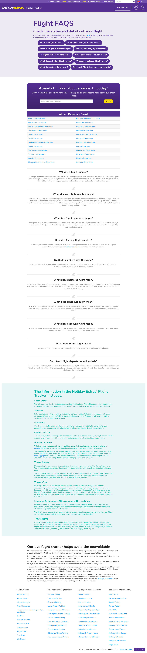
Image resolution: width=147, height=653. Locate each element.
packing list (38, 448)
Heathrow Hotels (85, 598)
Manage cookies (126, 649)
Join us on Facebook (116, 618)
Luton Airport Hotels (86, 606)
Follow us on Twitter (117, 629)
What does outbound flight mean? (92, 61)
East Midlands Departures (38, 150)
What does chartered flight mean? (91, 54)
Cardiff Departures (35, 138)
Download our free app (118, 614)
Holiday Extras (13, 8)
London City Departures (85, 142)
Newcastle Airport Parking (58, 637)
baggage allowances (105, 579)
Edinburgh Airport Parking (58, 633)
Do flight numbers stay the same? (55, 54)
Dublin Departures (35, 146)
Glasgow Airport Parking (57, 625)
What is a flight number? (51, 42)
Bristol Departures (35, 134)
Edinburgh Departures (36, 154)
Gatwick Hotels (84, 594)
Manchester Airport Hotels (88, 610)
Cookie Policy (114, 602)
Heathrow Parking (55, 598)
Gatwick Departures (36, 158)
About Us (113, 610)
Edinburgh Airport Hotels (88, 633)
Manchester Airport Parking (58, 610)
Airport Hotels (22, 598)
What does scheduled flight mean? (56, 61)
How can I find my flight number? (91, 48)
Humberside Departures (85, 126)
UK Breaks (21, 639)
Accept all (139, 649)
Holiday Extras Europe (117, 633)
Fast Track (21, 635)
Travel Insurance (23, 606)
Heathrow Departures (84, 122)
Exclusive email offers (117, 598)
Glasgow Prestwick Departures (88, 118)
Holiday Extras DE (116, 637)
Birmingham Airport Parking (59, 614)
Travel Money (22, 627)
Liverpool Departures (84, 138)
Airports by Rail (23, 624)
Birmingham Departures (37, 130)
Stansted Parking (54, 602)
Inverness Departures (84, 130)
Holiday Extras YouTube (118, 625)
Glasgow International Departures (41, 162)
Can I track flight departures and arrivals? (92, 67)
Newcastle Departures (85, 154)
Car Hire (20, 616)
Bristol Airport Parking (56, 629)
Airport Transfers (23, 620)
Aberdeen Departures (36, 118)
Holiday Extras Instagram (118, 621)
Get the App (122, 7)
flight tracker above (72, 247)
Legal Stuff (113, 645)
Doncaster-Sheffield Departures (40, 142)
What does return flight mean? (54, 67)
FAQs (88, 35)
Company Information (117, 641)
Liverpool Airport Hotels (87, 621)
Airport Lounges (23, 602)
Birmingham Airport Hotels (89, 614)
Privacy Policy (114, 606)
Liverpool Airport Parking (57, 621)
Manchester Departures (85, 150)
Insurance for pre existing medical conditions (30, 611)
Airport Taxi (21, 631)
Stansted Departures (84, 162)
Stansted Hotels (84, 602)
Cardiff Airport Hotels (86, 618)
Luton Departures (83, 146)
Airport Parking (23, 594)
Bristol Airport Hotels (86, 629)
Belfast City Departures (37, 122)
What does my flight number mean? (83, 42)
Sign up (108, 101)
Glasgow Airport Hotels (87, 625)
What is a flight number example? (55, 48)
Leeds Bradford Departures (86, 134)
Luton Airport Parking (56, 606)
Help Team (113, 594)
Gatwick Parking (54, 594)
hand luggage (39, 455)
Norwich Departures (84, 158)
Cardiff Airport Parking (56, 618)
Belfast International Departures (40, 126)
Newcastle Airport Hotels (88, 637)
